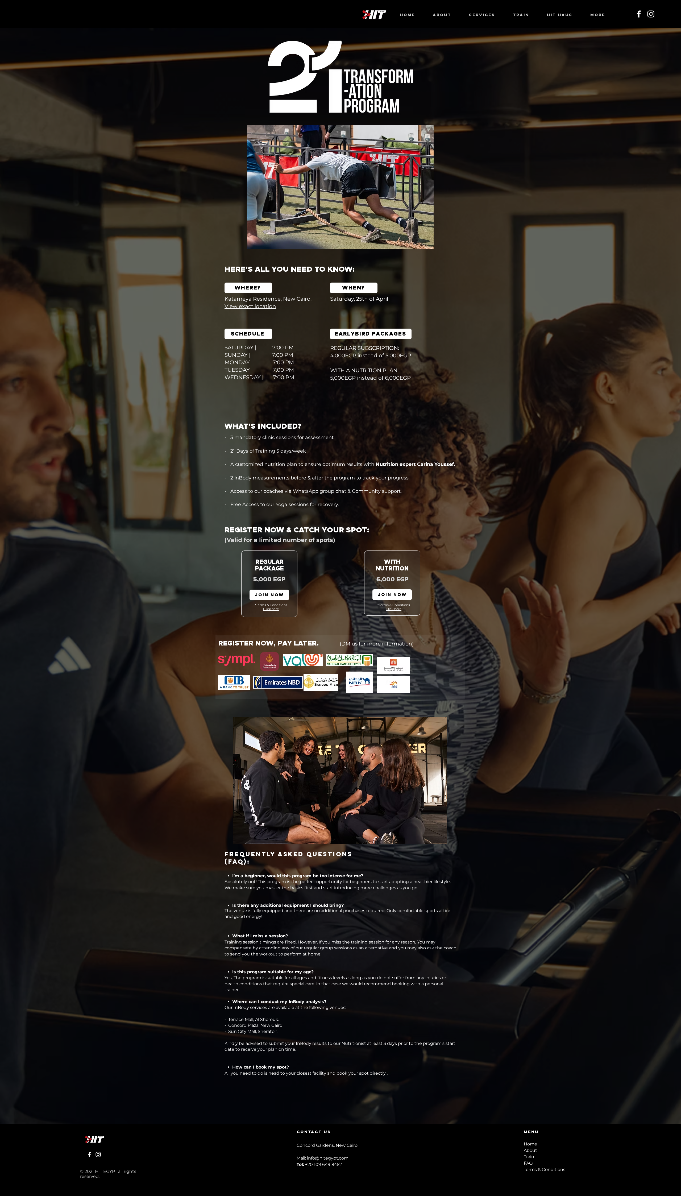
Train (529, 1156)
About (530, 1150)
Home (530, 1144)
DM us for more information (376, 644)
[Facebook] (638, 14)
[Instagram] (650, 14)
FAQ (528, 1163)
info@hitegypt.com (327, 1158)
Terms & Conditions (544, 1169)
